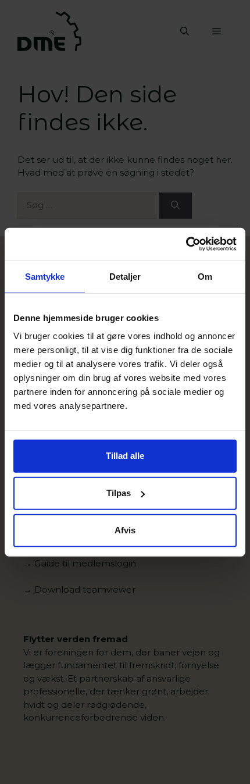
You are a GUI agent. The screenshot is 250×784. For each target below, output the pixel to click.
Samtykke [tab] (45, 276)
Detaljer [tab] (125, 276)
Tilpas (118, 493)
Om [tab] (205, 276)
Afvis (125, 530)
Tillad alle (125, 456)
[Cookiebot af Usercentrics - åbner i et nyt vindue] (186, 244)
